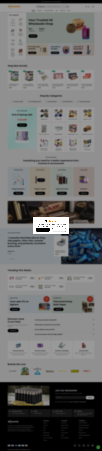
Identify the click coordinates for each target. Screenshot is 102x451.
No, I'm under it (59, 230)
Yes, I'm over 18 (43, 230)
